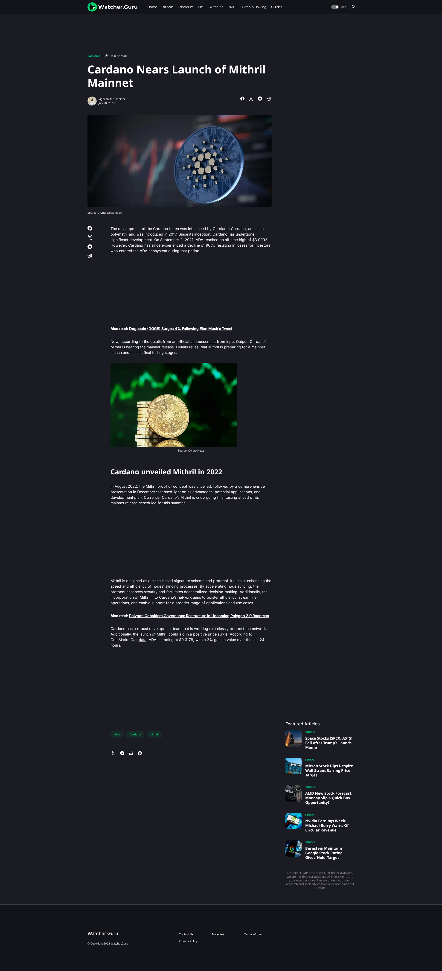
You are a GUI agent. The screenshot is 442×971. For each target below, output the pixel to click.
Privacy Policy (188, 941)
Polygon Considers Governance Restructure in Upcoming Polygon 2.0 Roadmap (199, 615)
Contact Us (186, 934)
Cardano (93, 56)
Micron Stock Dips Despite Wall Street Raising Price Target (329, 770)
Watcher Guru (102, 933)
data (142, 639)
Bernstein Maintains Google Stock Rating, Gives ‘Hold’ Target (324, 853)
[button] (338, 7)
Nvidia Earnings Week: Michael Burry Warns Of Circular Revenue (327, 825)
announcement (203, 341)
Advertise (218, 934)
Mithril (154, 734)
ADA (117, 734)
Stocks (310, 732)
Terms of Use (253, 934)
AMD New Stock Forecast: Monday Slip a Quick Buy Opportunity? (328, 798)
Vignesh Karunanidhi (112, 99)
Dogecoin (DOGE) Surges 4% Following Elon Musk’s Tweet (180, 328)
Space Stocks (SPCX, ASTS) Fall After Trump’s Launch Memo (328, 743)
